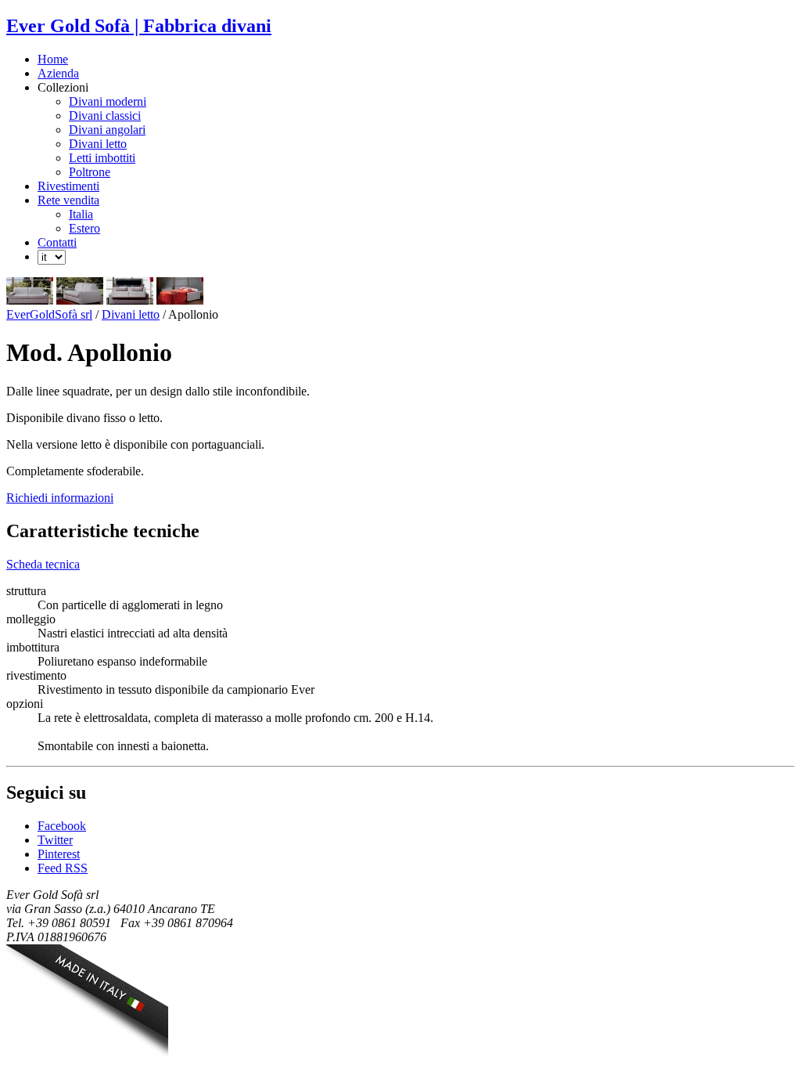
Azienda (58, 73)
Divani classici (105, 115)
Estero (84, 228)
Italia (81, 214)
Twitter (55, 839)
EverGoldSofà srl (49, 314)
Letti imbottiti (102, 157)
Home (53, 59)
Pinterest (59, 854)
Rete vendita (68, 200)
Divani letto (98, 143)
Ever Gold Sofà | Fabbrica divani (138, 26)
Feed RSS (63, 868)
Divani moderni (107, 101)
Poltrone (89, 172)
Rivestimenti (68, 186)
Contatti (57, 242)
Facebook (62, 825)
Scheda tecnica (43, 564)
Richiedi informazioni (59, 497)
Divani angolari (107, 129)
